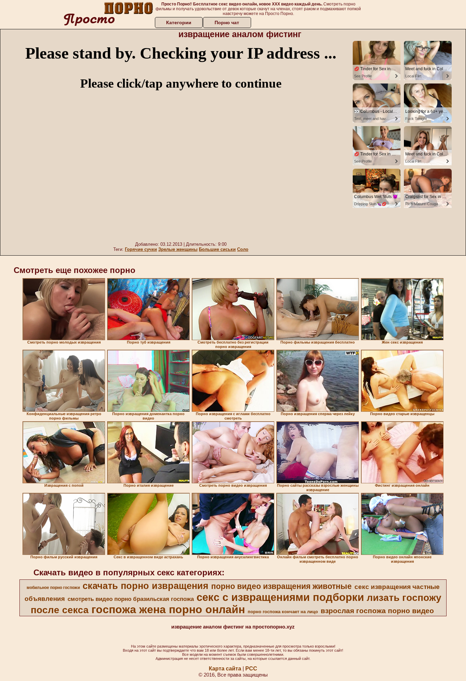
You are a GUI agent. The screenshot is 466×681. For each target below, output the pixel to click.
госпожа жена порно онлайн (168, 609)
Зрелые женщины (178, 249)
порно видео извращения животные (281, 586)
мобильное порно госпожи (53, 587)
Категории (178, 22)
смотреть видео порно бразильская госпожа (131, 598)
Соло (242, 249)
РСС (251, 668)
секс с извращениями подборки (280, 597)
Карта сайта (225, 668)
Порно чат (227, 22)
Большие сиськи (217, 249)
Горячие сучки (141, 249)
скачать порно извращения (145, 586)
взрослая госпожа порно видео (377, 611)
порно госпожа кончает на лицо (283, 611)
